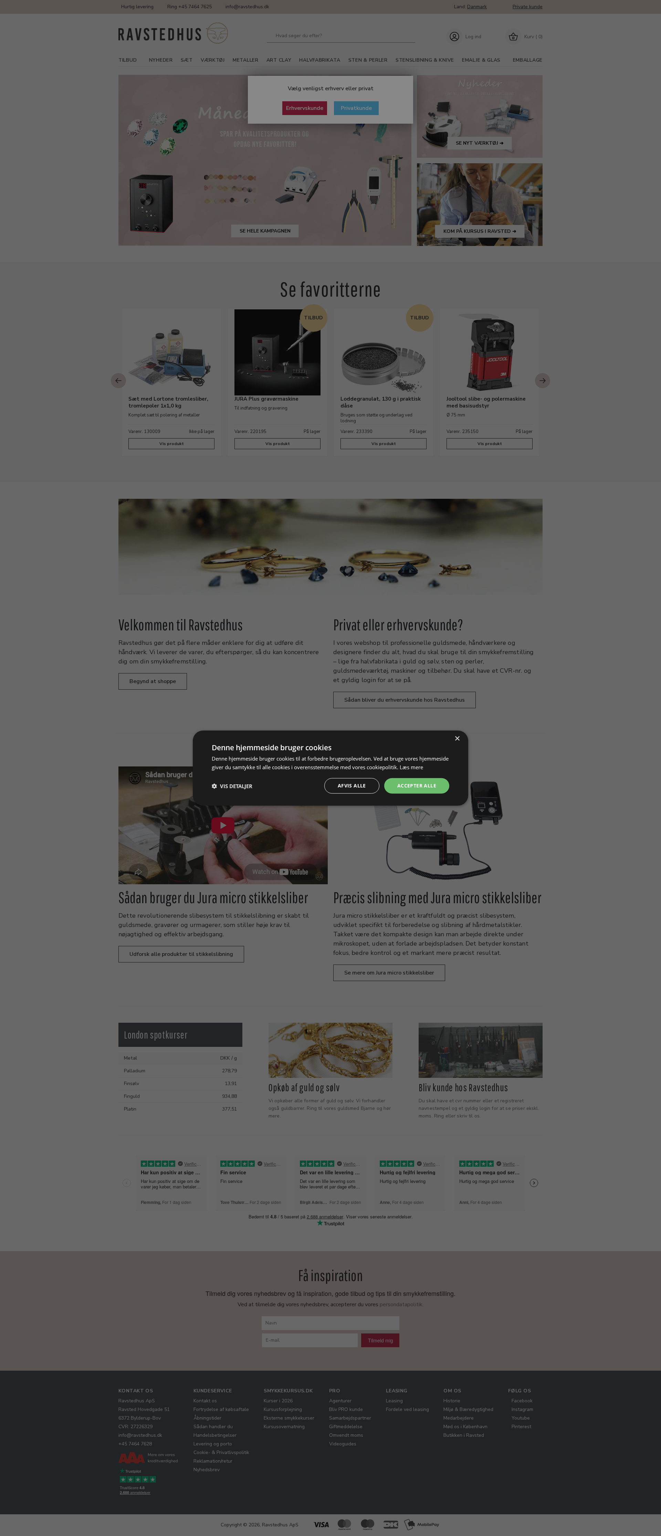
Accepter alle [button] (416, 785)
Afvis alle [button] (352, 785)
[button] (232, 786)
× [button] (457, 738)
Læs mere (411, 766)
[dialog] (330, 768)
